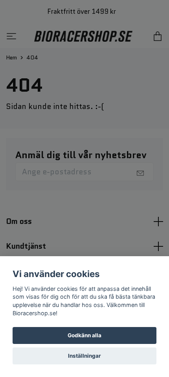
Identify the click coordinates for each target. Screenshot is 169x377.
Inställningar (84, 356)
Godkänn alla (84, 335)
